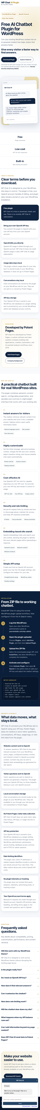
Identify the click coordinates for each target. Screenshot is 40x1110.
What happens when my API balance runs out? (17, 1018)
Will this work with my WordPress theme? (15, 952)
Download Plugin (9, 59)
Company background (14, 361)
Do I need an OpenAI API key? (14, 978)
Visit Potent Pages (13, 354)
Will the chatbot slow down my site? (16, 1009)
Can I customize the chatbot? (13, 993)
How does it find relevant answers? (16, 986)
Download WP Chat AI (13, 1076)
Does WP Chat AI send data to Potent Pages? (17, 1038)
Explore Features (25, 59)
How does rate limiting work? (13, 1001)
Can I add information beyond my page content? (18, 1028)
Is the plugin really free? (11, 970)
